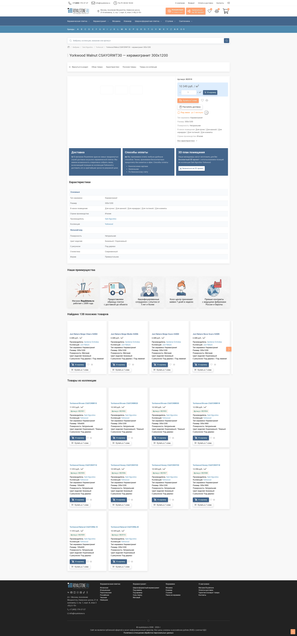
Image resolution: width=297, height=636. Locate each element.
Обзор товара (97, 67)
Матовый (136, 597)
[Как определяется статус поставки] (206, 112)
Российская (104, 595)
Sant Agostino (110, 219)
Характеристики (112, 67)
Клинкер (169, 590)
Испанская (104, 588)
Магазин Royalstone (206, 588)
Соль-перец (137, 595)
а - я (176, 29)
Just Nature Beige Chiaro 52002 (83, 334)
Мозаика (169, 588)
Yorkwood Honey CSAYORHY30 (165, 465)
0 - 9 (182, 29)
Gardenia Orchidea (91, 342)
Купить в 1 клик (189, 100)
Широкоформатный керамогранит (146, 588)
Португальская (105, 593)
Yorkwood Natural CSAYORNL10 (84, 527)
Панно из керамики (173, 595)
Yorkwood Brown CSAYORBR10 (83, 403)
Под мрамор (137, 593)
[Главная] (68, 47)
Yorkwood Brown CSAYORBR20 (124, 403)
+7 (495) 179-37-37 (77, 609)
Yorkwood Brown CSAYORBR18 (206, 403)
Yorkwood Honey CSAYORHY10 (83, 465)
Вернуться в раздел (80, 67)
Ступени (169, 593)
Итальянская (105, 590)
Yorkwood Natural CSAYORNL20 (125, 527)
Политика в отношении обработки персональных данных (148, 633)
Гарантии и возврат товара (209, 593)
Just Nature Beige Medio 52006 (124, 334)
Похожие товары (129, 67)
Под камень (137, 590)
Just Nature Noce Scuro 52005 (206, 334)
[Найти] (226, 40)
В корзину (211, 92)
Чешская (103, 597)
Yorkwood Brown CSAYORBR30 (165, 403)
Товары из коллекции (148, 67)
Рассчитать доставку (191, 107)
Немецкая (104, 600)
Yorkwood (109, 224)
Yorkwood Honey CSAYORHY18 (206, 465)
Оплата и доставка (206, 590)
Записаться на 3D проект (192, 168)
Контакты (202, 595)
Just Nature (84, 345)
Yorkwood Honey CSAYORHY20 (124, 465)
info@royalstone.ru (77, 613)
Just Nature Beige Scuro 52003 (165, 334)
